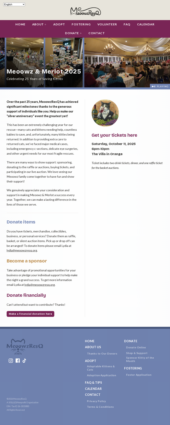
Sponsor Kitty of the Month (140, 359)
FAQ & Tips (93, 382)
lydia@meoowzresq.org (22, 250)
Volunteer (107, 24)
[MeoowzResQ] (85, 11)
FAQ (127, 24)
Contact (96, 33)
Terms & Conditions (100, 406)
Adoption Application (101, 375)
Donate (73, 33)
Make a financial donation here (30, 313)
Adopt (59, 24)
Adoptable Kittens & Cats (101, 368)
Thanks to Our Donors (102, 353)
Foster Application (138, 374)
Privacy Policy (96, 401)
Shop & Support (137, 352)
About (39, 24)
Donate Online (136, 347)
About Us (93, 347)
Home (20, 24)
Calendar (146, 24)
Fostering (81, 24)
